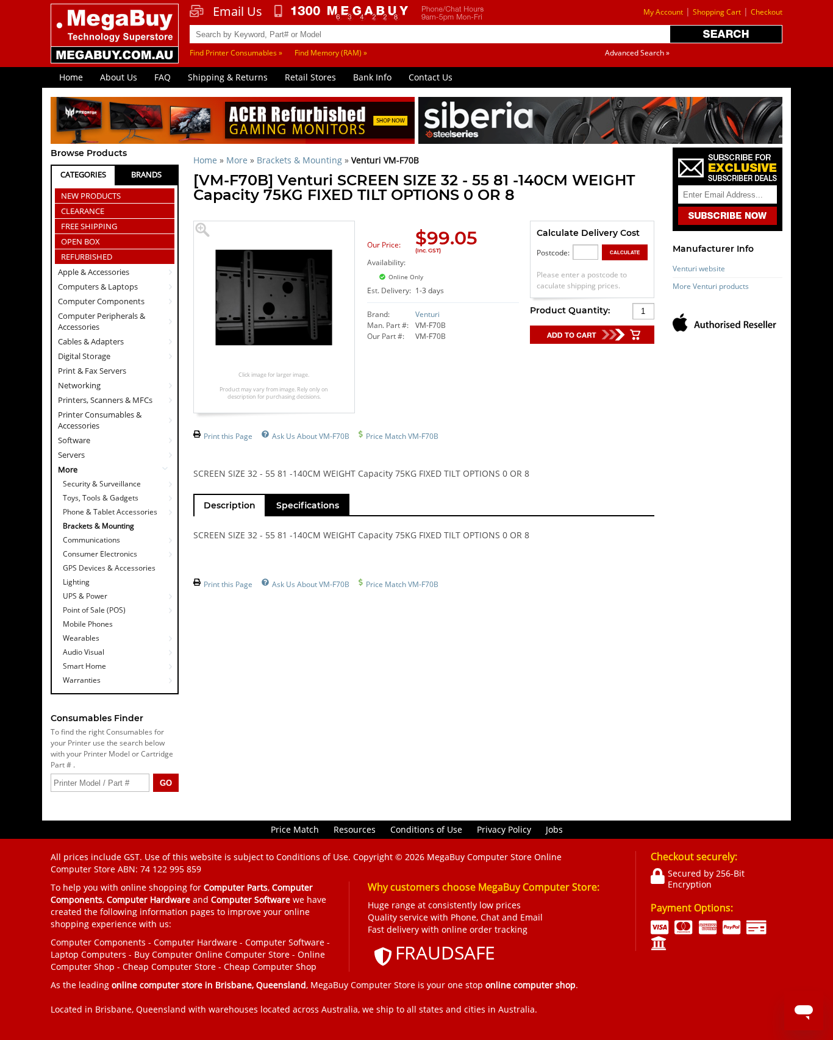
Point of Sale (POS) (94, 610)
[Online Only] (455, 269)
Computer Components (101, 301)
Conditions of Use (426, 829)
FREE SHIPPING (89, 226)
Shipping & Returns (228, 77)
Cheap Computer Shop (270, 966)
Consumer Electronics (100, 554)
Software (74, 440)
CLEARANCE (82, 210)
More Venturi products (711, 286)
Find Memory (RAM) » (331, 53)
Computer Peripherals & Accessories (101, 321)
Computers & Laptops (98, 286)
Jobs (554, 829)
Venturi (427, 314)
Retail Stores (310, 77)
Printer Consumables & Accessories (99, 420)
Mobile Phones (88, 624)
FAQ (162, 77)
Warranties (82, 680)
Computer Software (284, 942)
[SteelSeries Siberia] (600, 122)
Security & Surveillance (102, 484)
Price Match (295, 829)
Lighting (76, 582)
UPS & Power (85, 596)
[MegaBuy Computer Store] (116, 42)
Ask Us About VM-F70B (310, 436)
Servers (71, 454)
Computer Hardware (195, 942)
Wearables (81, 638)
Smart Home (84, 666)
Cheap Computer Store (169, 966)
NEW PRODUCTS (91, 195)
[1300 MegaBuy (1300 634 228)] (341, 13)
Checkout (766, 12)
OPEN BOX (80, 241)
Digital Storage (84, 356)
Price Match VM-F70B (402, 436)
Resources (355, 829)
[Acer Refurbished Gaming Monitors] (233, 122)
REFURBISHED (86, 256)
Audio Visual (83, 652)
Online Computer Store (242, 954)
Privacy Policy (504, 829)
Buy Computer (163, 954)
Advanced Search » (637, 53)
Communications (91, 540)
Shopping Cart (717, 12)
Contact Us (430, 77)
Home (71, 77)
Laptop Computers (88, 954)
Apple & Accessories (93, 271)
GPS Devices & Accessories (109, 568)
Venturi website (699, 268)
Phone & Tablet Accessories (110, 512)
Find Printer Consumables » (236, 53)
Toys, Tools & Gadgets (100, 498)
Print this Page (228, 436)
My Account (663, 12)
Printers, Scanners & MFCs (105, 399)
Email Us (237, 11)
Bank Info (372, 77)
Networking (79, 385)
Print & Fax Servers (92, 370)
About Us (118, 77)
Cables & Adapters (91, 341)
